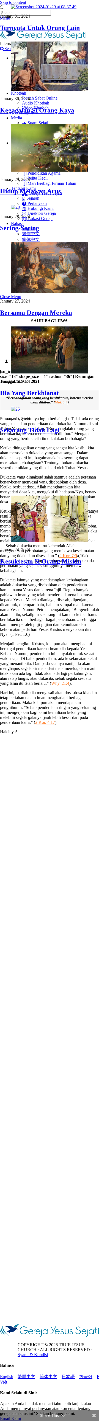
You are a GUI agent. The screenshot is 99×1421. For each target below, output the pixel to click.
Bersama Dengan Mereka (36, 312)
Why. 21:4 (60, 683)
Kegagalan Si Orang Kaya (37, 110)
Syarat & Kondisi (33, 1354)
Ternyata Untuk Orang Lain (40, 27)
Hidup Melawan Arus (30, 191)
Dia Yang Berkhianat (29, 393)
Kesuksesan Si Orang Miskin (40, 561)
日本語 (68, 1376)
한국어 (85, 1376)
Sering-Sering (19, 228)
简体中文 (48, 1376)
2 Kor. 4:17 (45, 722)
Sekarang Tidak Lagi (30, 430)
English (6, 1376)
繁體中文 (26, 1376)
